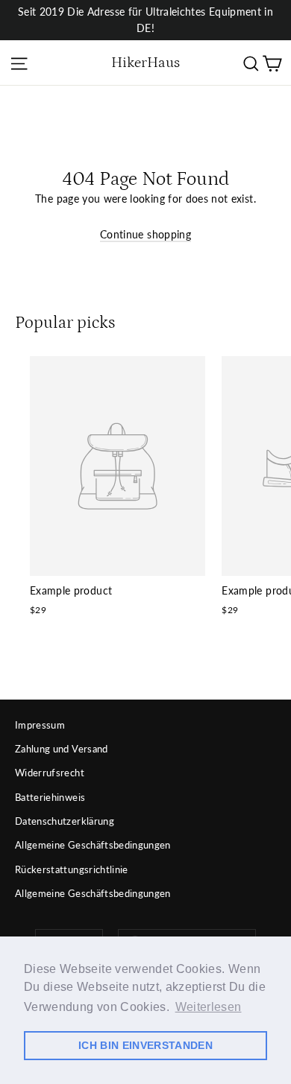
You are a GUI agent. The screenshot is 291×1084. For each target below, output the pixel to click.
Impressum (40, 725)
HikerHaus (145, 62)
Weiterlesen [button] (208, 1007)
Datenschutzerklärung (64, 821)
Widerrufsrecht (49, 773)
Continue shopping (145, 234)
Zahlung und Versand (61, 749)
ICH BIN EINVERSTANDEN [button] (145, 1045)
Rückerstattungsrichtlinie (71, 869)
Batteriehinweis (50, 797)
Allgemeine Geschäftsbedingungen (93, 845)
